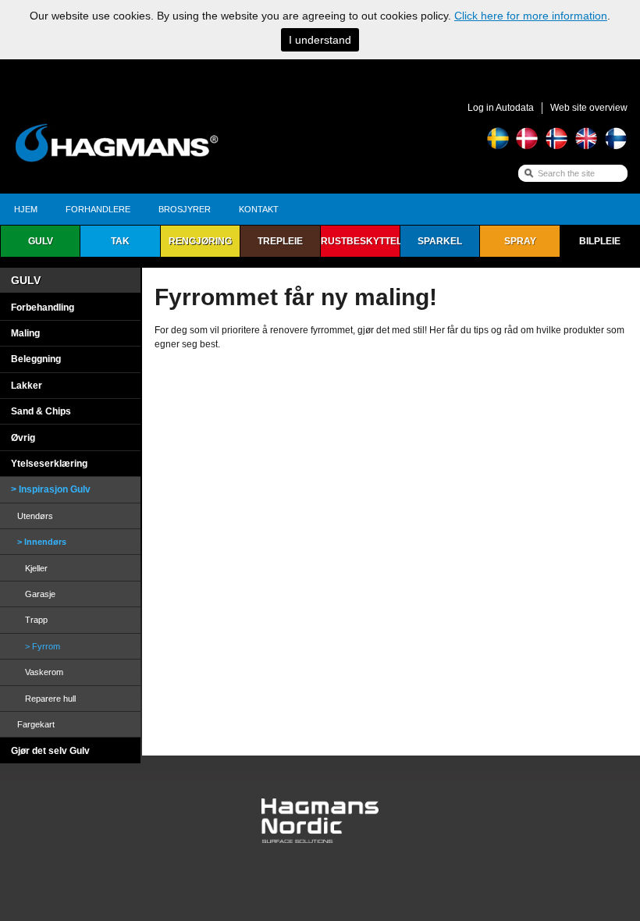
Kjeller (36, 568)
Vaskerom (44, 672)
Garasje (40, 594)
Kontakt (259, 209)
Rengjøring (200, 241)
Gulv (40, 241)
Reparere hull (50, 698)
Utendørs (35, 516)
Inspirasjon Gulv (55, 489)
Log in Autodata (501, 107)
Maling (25, 333)
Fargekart (36, 724)
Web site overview (589, 107)
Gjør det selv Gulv (50, 750)
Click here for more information (530, 15)
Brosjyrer (184, 209)
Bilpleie (599, 241)
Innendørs (45, 541)
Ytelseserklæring (49, 463)
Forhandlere (98, 209)
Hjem (25, 209)
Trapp (36, 619)
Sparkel (440, 241)
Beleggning (36, 359)
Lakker (26, 385)
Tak (120, 241)
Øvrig (23, 437)
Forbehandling (42, 307)
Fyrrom (46, 646)
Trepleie (280, 241)
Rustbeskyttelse (360, 241)
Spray (520, 241)
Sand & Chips (41, 411)
